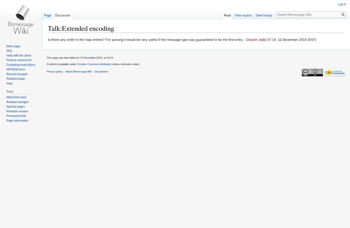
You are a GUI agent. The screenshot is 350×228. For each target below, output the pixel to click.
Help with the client (18, 55)
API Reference (15, 69)
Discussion (62, 15)
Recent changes (17, 74)
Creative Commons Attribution (94, 64)
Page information (17, 120)
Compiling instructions (20, 65)
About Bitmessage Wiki (78, 71)
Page (47, 15)
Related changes (17, 102)
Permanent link (16, 116)
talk (262, 39)
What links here (16, 97)
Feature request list (18, 60)
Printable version (17, 111)
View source (243, 15)
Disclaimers (101, 71)
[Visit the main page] (21, 19)
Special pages (15, 106)
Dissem (252, 39)
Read (227, 15)
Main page (13, 46)
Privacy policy (55, 71)
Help (9, 83)
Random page (15, 78)
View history (263, 15)
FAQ (9, 50)
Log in (342, 4)
